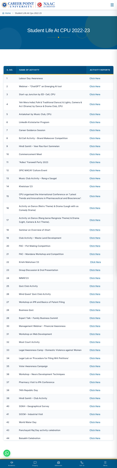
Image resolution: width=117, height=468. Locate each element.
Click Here (95, 78)
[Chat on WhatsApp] (6, 453)
